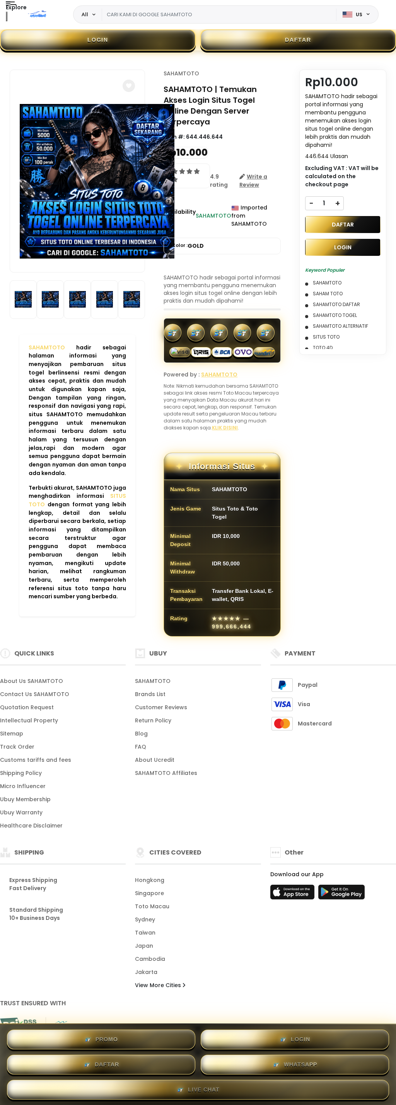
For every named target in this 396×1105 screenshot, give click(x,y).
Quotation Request (27, 707)
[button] (129, 86)
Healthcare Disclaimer (31, 825)
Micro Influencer (23, 786)
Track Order (17, 747)
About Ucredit (154, 760)
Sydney (145, 919)
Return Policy (153, 720)
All (85, 14)
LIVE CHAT (204, 1089)
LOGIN (97, 40)
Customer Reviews (161, 707)
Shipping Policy (21, 773)
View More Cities (159, 985)
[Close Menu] (6, 16)
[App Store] (293, 894)
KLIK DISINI (225, 427)
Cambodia (150, 959)
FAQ (140, 747)
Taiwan (145, 932)
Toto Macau (152, 906)
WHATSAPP (300, 1064)
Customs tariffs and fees (35, 760)
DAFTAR (298, 40)
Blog (141, 733)
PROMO (107, 1039)
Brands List (150, 694)
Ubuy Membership (25, 799)
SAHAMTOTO (47, 347)
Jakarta (146, 972)
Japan (144, 946)
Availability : (180, 216)
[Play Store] (341, 894)
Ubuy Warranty (21, 812)
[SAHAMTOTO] (38, 14)
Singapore (149, 893)
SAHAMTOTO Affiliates (166, 773)
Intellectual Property (29, 720)
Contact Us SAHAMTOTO (34, 694)
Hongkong (149, 880)
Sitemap (11, 733)
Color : (188, 246)
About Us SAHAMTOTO (31, 681)
